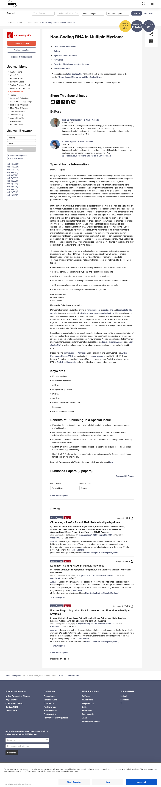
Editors (57, 51)
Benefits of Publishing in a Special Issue (71, 64)
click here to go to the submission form (97, 313)
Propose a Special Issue (21, 56)
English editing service (67, 362)
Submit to (21, 43)
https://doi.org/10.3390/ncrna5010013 (95, 575)
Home (16, 71)
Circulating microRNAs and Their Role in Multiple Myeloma (85, 522)
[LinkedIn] (63, 102)
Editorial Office (16, 124)
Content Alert (73, 675)
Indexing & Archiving (19, 104)
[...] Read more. (77, 549)
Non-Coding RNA (14, 675)
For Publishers (50, 710)
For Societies (50, 714)
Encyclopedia (88, 714)
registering (108, 309)
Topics (13, 94)
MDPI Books (87, 699)
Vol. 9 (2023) (12, 172)
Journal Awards (17, 118)
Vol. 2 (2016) (12, 192)
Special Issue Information (65, 55)
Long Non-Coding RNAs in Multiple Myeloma (77, 565)
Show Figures (57, 597)
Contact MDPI (12, 706)
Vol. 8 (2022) (12, 175)
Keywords (58, 59)
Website (95, 119)
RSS (61, 675)
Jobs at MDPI (11, 710)
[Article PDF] (131, 518)
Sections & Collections (19, 98)
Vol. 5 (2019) (12, 183)
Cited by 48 (55, 578)
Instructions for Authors (20, 88)
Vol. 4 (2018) (12, 186)
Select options (13, 740)
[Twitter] (58, 102)
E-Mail (87, 119)
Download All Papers (125, 476)
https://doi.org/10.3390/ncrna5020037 (95, 534)
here (111, 462)
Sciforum (86, 696)
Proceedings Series (91, 721)
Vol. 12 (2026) (13, 163)
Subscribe (11, 752)
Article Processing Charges (18, 696)
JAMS (84, 717)
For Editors (49, 703)
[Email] (53, 102)
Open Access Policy (15, 703)
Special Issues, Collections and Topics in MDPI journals (86, 155)
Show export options (61, 495)
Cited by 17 (55, 537)
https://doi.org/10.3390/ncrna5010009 (94, 623)
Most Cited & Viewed (19, 108)
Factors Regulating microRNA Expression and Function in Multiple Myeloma (90, 612)
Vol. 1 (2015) (12, 194)
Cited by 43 (55, 626)
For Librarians (50, 706)
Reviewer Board (17, 81)
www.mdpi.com (93, 309)
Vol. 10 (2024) (13, 169)
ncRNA (20, 22)
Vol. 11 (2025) (13, 166)
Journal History (16, 114)
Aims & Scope (16, 75)
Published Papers (62, 68)
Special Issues (33, 22)
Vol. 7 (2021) (12, 178)
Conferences (15, 121)
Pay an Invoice (12, 699)
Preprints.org (88, 703)
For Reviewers (50, 699)
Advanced (148, 13)
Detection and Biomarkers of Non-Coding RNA (80, 77)
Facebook (124, 699)
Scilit (84, 706)
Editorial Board (16, 78)
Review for (21, 50)
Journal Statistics (17, 111)
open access (97, 356)
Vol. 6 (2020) (12, 180)
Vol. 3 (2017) (12, 189)
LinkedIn (124, 696)
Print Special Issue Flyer (65, 46)
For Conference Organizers (56, 717)
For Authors (49, 696)
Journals (10, 22)
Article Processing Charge (21, 101)
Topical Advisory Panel (20, 85)
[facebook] (68, 102)
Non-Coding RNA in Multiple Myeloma (58, 22)
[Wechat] (73, 102)
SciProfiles (87, 710)
